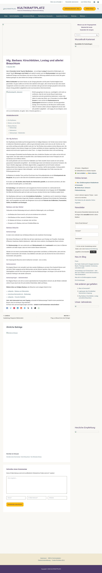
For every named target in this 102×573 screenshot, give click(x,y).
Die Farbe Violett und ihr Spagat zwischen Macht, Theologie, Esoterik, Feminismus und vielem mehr (87, 266)
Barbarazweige (13, 127)
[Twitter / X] (28, 308)
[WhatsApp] (39, 308)
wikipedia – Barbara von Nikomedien (18, 291)
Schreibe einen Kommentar (13, 456)
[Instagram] (98, 2)
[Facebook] (94, 2)
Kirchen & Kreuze (12, 454)
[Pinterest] (14, 308)
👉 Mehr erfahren (91, 173)
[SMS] (35, 308)
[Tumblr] (32, 308)
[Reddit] (21, 308)
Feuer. (76, 261)
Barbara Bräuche (12, 126)
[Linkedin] (17, 308)
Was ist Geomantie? (84, 288)
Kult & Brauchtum (25, 456)
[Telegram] (25, 308)
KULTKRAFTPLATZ (31, 7)
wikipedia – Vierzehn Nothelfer (16, 297)
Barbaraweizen (13, 130)
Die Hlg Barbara (12, 120)
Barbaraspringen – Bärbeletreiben (17, 133)
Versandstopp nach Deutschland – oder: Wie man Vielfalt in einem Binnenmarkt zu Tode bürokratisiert (86, 272)
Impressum (43, 558)
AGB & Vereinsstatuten (54, 558)
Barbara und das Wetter (14, 123)
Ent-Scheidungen (80, 280)
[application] (62, 2)
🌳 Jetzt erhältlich (80, 173)
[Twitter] (10, 308)
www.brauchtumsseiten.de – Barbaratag (19, 294)
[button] (72, 9)
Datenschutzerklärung (91, 249)
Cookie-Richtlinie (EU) (58, 560)
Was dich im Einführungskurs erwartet (85, 277)
